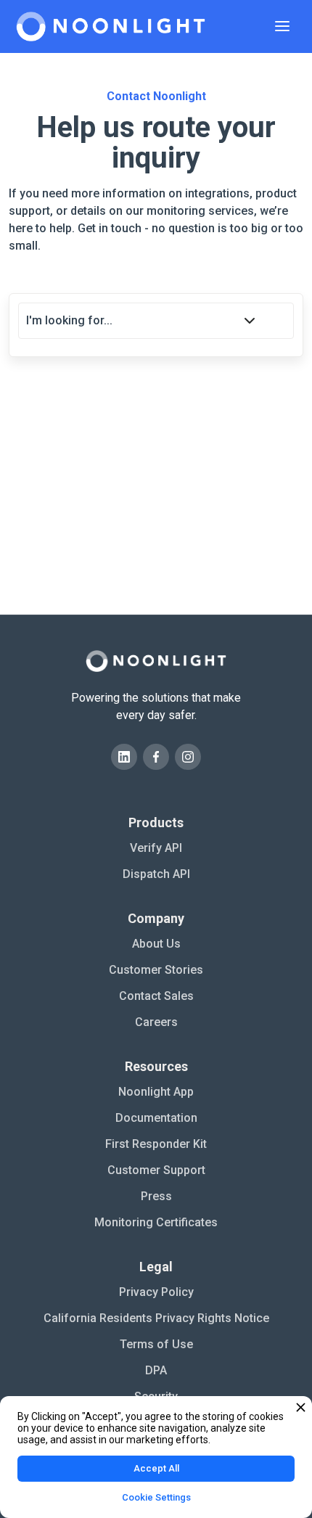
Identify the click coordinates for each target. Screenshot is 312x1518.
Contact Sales (156, 996)
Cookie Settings (156, 1497)
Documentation (156, 1118)
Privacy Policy (156, 1292)
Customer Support (156, 1170)
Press (156, 1196)
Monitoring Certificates (156, 1222)
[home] (111, 26)
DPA (156, 1370)
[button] (282, 26)
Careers (156, 1022)
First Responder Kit (156, 1144)
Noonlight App (156, 1092)
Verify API (156, 848)
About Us (156, 944)
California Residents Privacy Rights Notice (156, 1318)
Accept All (156, 1468)
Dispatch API (156, 874)
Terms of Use (156, 1344)
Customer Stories (156, 970)
